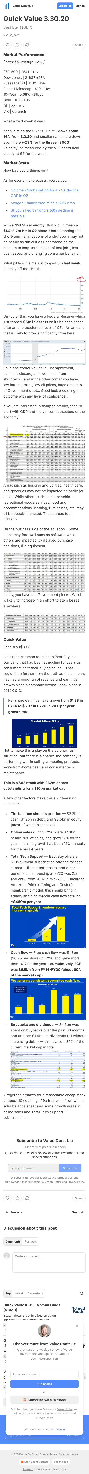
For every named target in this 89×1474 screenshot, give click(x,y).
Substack (28, 1469)
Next (75, 1212)
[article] (44, 1318)
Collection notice (68, 1454)
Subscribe (65, 6)
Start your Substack (36, 1462)
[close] (77, 1325)
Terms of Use (64, 1409)
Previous (16, 1212)
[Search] (81, 1293)
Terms (53, 1454)
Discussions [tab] (35, 1293)
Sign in (80, 6)
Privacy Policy (44, 1417)
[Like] (7, 45)
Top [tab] (8, 1293)
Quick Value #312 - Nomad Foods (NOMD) (31, 1307)
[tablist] (21, 1241)
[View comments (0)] (17, 45)
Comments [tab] (13, 1241)
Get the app (61, 1462)
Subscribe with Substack (47, 1400)
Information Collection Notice (52, 1413)
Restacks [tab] (31, 1241)
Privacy (44, 1454)
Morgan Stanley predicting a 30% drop (43, 203)
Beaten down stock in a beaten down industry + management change (29, 1317)
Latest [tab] (19, 1293)
